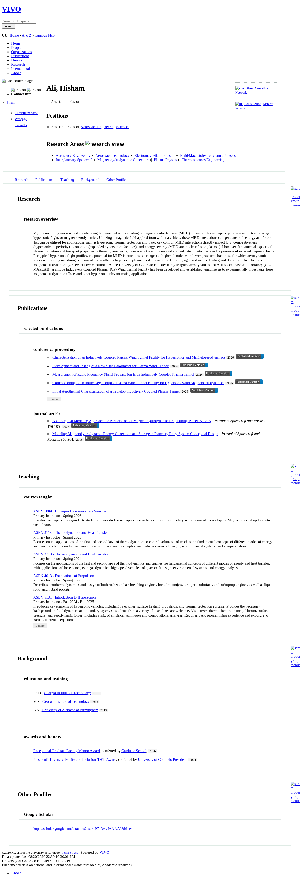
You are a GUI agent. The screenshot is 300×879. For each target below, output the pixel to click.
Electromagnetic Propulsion (155, 155)
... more (54, 399)
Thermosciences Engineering (203, 160)
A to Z (26, 35)
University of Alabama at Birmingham (70, 710)
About (16, 73)
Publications (20, 56)
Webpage (21, 119)
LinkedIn (21, 125)
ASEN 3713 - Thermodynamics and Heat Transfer (70, 554)
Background (90, 180)
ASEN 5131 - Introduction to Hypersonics (64, 597)
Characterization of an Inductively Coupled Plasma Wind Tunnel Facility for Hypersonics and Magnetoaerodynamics (138, 357)
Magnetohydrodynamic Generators (123, 160)
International (20, 69)
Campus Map (45, 35)
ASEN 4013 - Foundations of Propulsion (63, 576)
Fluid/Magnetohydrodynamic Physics (208, 155)
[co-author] (244, 88)
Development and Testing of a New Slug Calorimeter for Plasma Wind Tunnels (110, 366)
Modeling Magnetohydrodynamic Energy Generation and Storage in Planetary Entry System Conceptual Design (135, 434)
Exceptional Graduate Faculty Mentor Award (66, 751)
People (16, 48)
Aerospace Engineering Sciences (105, 127)
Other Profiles (116, 180)
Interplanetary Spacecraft (74, 160)
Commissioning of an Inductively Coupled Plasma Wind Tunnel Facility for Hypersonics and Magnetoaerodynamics (138, 383)
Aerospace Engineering (73, 155)
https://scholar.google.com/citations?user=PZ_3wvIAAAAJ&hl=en (83, 829)
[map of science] (248, 104)
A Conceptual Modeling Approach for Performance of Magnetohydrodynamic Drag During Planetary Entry (131, 421)
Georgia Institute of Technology (67, 693)
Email (11, 102)
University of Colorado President (162, 759)
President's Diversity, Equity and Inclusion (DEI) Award (74, 759)
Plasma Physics (165, 160)
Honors (16, 60)
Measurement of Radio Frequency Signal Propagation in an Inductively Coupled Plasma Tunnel (123, 374)
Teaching (67, 180)
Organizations (21, 52)
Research (18, 64)
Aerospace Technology (112, 155)
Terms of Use (70, 852)
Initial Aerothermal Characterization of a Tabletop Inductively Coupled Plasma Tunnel (116, 391)
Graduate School (133, 751)
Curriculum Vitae (26, 113)
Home (14, 35)
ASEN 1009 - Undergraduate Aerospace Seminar (69, 511)
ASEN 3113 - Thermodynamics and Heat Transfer (70, 533)
